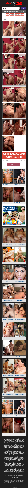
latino (14, 16)
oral (18, 16)
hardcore (9, 16)
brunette (12, 14)
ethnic (22, 14)
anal (7, 14)
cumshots (17, 14)
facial (5, 16)
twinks (5, 19)
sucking (21, 16)
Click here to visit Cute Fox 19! (14, 155)
